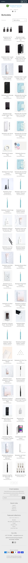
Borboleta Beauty (7, 40)
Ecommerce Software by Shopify (14, 557)
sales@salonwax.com (18, 535)
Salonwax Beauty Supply (15, 556)
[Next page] (16, 483)
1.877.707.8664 (8, 535)
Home (11, 9)
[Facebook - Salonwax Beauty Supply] (13, 11)
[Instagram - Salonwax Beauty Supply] (15, 11)
